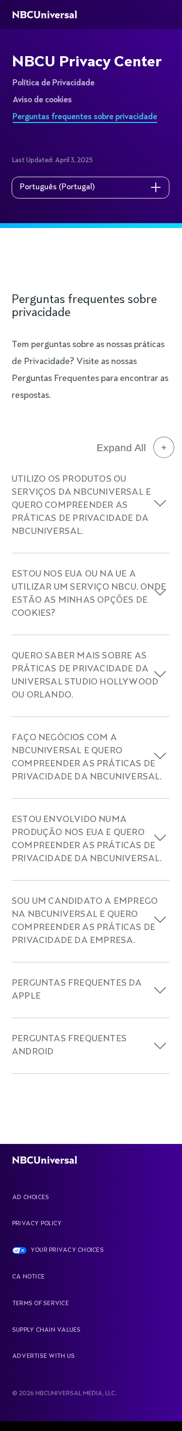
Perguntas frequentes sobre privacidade (85, 117)
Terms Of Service (40, 1304)
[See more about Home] (49, 14)
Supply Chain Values (46, 1330)
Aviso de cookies (42, 100)
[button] (160, 503)
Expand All (121, 447)
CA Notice (28, 1277)
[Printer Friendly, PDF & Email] (72, 276)
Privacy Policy (37, 1224)
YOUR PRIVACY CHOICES (67, 1250)
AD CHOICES (30, 1198)
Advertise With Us (43, 1356)
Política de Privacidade (54, 83)
